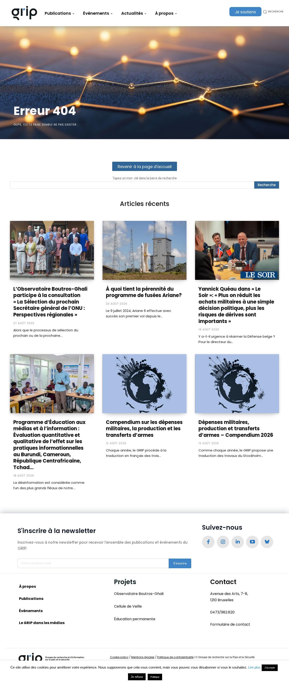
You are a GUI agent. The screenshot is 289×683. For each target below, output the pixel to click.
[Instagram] (223, 542)
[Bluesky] (267, 542)
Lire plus (254, 667)
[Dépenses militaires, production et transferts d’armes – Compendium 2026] (237, 383)
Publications (31, 598)
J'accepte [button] (269, 667)
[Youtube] (252, 542)
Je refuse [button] (137, 676)
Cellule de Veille (128, 606)
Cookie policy (119, 657)
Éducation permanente (134, 619)
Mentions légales (142, 657)
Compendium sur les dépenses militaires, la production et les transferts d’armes (144, 429)
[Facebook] (208, 542)
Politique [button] (154, 677)
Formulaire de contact (230, 624)
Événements (31, 610)
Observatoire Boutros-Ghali (138, 593)
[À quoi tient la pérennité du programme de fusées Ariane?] (144, 250)
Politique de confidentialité (175, 657)
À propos (27, 586)
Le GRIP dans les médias (42, 622)
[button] (272, 11)
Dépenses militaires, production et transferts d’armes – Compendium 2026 (235, 429)
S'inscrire (180, 563)
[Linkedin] (237, 542)
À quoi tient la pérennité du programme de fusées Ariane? (144, 292)
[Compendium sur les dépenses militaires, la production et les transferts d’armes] (144, 383)
